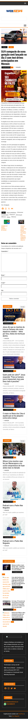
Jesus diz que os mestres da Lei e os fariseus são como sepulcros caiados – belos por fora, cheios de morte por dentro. (14, 331)
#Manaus (3, 217)
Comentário (4, 251)
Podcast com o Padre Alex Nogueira (13, 506)
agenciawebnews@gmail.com (11, 701)
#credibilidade (4, 215)
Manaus (11, 47)
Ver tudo (22, 306)
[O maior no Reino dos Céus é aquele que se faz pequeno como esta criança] (14, 401)
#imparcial (12, 214)
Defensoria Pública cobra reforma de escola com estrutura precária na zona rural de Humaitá (18, 615)
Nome (3, 275)
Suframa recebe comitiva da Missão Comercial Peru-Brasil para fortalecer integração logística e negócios (23, 233)
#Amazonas (20, 212)
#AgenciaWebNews (11, 212)
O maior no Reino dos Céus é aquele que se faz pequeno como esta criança (14, 415)
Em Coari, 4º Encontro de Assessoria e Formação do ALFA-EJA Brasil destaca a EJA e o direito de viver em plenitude (18, 604)
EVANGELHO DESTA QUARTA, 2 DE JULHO (4, 228)
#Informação (19, 215)
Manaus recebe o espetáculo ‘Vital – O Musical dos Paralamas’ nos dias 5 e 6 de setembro (18, 567)
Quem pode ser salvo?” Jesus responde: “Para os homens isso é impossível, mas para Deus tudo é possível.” (14, 378)
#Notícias (13, 217)
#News (8, 217)
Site (2, 290)
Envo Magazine (15, 716)
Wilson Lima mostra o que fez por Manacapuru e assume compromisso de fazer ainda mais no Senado (14, 464)
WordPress (21, 714)
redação (18, 67)
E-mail (3, 283)
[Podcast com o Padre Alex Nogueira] (14, 490)
